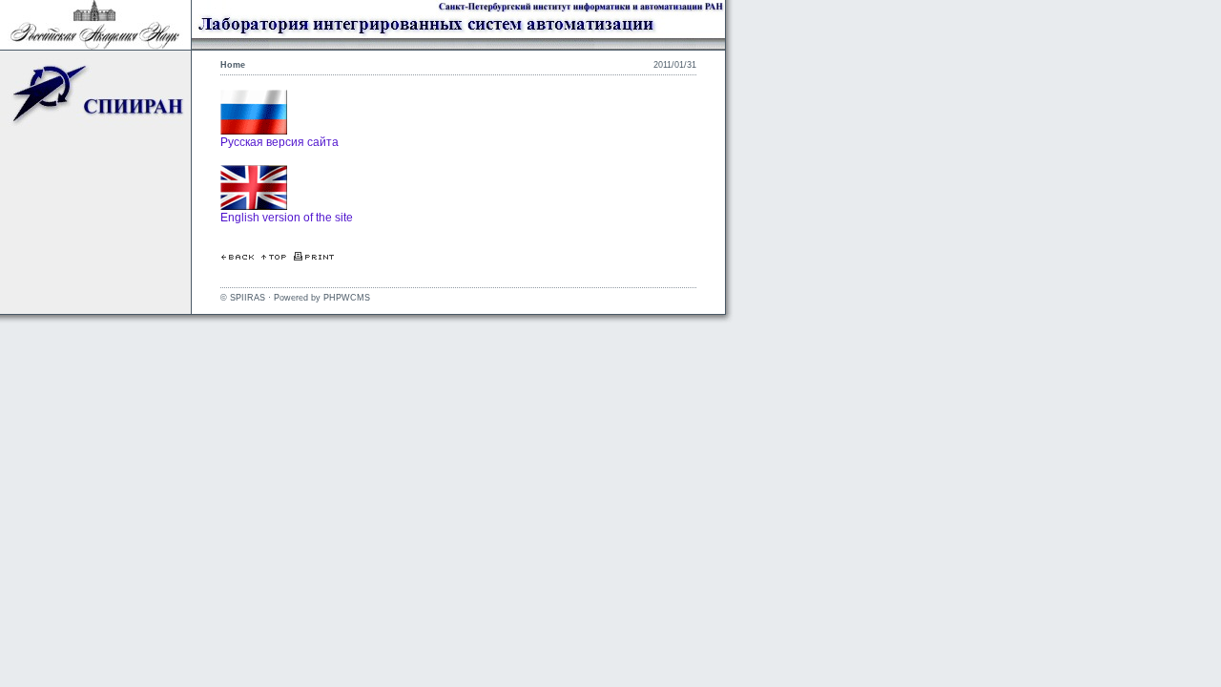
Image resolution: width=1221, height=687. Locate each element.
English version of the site (286, 217)
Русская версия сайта (279, 142)
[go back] (237, 256)
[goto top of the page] (273, 256)
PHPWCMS (346, 297)
